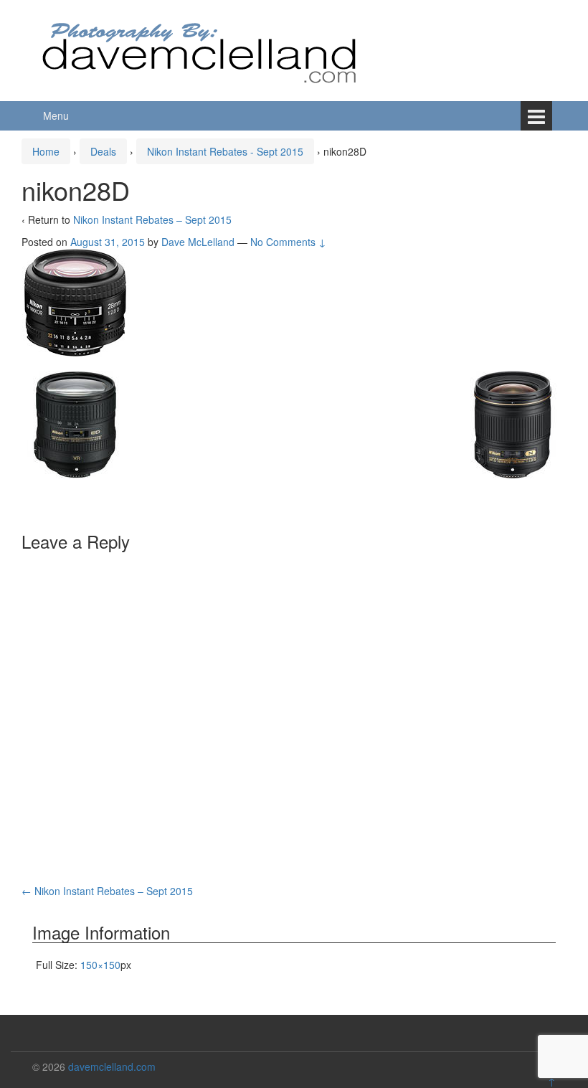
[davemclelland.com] (200, 49)
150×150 (100, 964)
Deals (103, 151)
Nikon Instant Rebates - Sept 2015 (225, 151)
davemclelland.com (112, 1066)
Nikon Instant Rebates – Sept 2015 (152, 219)
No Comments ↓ (288, 242)
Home (46, 151)
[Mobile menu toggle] (536, 116)
